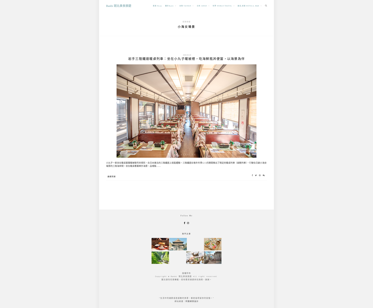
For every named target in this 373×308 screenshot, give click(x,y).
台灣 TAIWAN (185, 6)
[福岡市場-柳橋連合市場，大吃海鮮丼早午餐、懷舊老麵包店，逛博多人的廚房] (212, 244)
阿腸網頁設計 (192, 301)
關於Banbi (169, 6)
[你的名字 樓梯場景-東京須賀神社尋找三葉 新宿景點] (212, 257)
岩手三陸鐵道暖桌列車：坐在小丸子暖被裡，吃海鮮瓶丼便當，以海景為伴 (186, 59)
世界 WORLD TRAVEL (222, 6)
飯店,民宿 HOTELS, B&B (248, 6)
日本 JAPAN (202, 6)
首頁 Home (157, 6)
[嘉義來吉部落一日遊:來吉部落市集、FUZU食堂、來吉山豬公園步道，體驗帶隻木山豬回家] (195, 257)
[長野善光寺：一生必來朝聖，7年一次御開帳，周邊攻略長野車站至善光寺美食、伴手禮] (178, 244)
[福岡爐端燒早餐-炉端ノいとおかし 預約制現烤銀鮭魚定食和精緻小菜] (160, 244)
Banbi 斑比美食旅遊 (118, 5)
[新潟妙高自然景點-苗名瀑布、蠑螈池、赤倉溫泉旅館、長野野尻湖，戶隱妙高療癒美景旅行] (160, 257)
